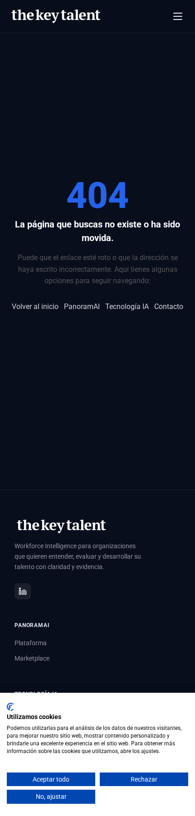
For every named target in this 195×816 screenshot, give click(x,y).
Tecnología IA (127, 306)
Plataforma (31, 643)
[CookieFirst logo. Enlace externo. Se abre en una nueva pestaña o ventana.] (10, 707)
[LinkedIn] (23, 591)
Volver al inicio (35, 306)
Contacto (168, 306)
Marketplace (32, 658)
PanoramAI (82, 306)
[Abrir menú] (178, 16)
